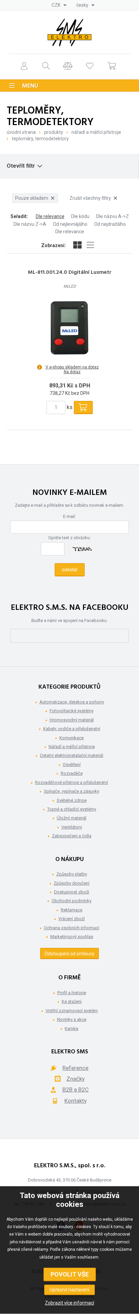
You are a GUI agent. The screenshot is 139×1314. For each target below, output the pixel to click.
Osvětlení (72, 764)
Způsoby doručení (71, 883)
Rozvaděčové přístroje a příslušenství (71, 782)
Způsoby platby (71, 874)
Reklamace (71, 909)
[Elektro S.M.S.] (69, 32)
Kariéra (71, 1028)
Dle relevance (50, 216)
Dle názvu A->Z (112, 216)
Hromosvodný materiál (72, 719)
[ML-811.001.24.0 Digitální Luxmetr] (69, 327)
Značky (75, 1078)
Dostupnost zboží (71, 891)
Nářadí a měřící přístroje (96, 132)
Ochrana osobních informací (71, 927)
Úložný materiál (71, 817)
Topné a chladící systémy (71, 809)
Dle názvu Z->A (29, 224)
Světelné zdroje (72, 800)
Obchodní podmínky (71, 900)
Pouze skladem (31, 198)
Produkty (53, 132)
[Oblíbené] (90, 65)
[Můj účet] (24, 65)
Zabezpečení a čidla (71, 835)
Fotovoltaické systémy (71, 710)
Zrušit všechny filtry (90, 198)
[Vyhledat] (46, 65)
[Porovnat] (68, 65)
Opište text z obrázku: (69, 537)
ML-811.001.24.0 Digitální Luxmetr (69, 272)
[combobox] (59, 5)
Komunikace (71, 737)
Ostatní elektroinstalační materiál (71, 755)
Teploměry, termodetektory (40, 138)
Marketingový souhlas (71, 936)
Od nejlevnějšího (70, 224)
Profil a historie (71, 992)
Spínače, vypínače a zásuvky (71, 791)
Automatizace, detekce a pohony (71, 701)
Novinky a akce (71, 1019)
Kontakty (75, 1100)
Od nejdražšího (110, 224)
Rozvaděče (72, 773)
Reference (75, 1068)
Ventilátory (71, 827)
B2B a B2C (75, 1089)
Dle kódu (80, 216)
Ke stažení (72, 1001)
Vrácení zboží (71, 918)
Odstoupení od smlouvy (69, 953)
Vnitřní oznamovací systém (72, 1010)
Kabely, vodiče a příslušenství (71, 728)
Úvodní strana (21, 132)
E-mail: (69, 516)
